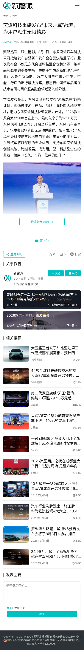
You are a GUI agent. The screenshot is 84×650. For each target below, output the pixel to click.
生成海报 (15, 254)
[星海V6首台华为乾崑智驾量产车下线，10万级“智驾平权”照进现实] (16, 421)
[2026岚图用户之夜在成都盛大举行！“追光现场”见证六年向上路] (16, 467)
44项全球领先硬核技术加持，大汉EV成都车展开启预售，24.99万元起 (55, 373)
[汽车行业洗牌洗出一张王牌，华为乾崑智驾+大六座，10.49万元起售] (16, 512)
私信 (74, 273)
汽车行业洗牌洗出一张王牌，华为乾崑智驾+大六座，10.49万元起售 (55, 509)
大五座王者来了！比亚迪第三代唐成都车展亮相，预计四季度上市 (55, 351)
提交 (42, 614)
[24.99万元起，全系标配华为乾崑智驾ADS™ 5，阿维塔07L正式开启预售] (16, 557)
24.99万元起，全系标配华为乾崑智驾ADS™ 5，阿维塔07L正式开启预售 (55, 554)
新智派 (7, 42)
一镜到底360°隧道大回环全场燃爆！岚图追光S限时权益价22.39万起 (55, 441)
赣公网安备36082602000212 (24, 640)
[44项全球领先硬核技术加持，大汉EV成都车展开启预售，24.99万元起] (16, 376)
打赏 (74, 253)
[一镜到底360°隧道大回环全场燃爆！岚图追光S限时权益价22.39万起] (16, 444)
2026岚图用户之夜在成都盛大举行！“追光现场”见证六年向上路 (55, 464)
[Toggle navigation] (77, 5)
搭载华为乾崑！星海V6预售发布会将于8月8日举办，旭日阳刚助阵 (55, 531)
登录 (9, 608)
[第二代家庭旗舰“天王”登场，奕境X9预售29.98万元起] (16, 399)
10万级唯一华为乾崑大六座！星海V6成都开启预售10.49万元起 (55, 486)
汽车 (55, 42)
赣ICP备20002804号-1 (67, 636)
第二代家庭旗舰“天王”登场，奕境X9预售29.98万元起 (54, 395)
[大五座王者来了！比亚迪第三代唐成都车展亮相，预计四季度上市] (16, 354)
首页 (5, 16)
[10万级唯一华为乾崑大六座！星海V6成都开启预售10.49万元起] (16, 489)
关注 (57, 273)
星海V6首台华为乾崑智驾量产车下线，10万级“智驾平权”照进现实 (55, 418)
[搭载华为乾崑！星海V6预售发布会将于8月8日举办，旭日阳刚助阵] (16, 534)
